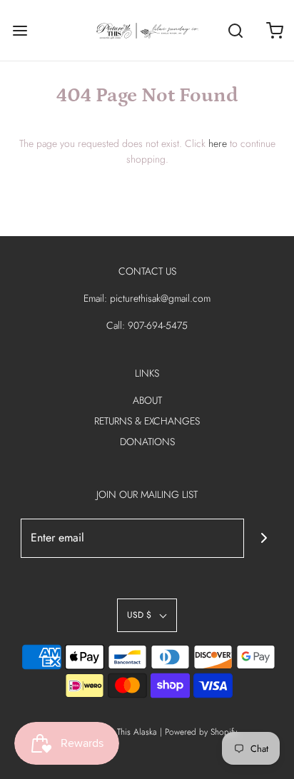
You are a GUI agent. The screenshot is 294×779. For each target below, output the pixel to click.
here (217, 143)
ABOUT (147, 400)
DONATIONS (147, 441)
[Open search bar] (235, 30)
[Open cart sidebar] (274, 30)
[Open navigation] (19, 30)
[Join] (263, 538)
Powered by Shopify (201, 731)
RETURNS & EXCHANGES (147, 421)
